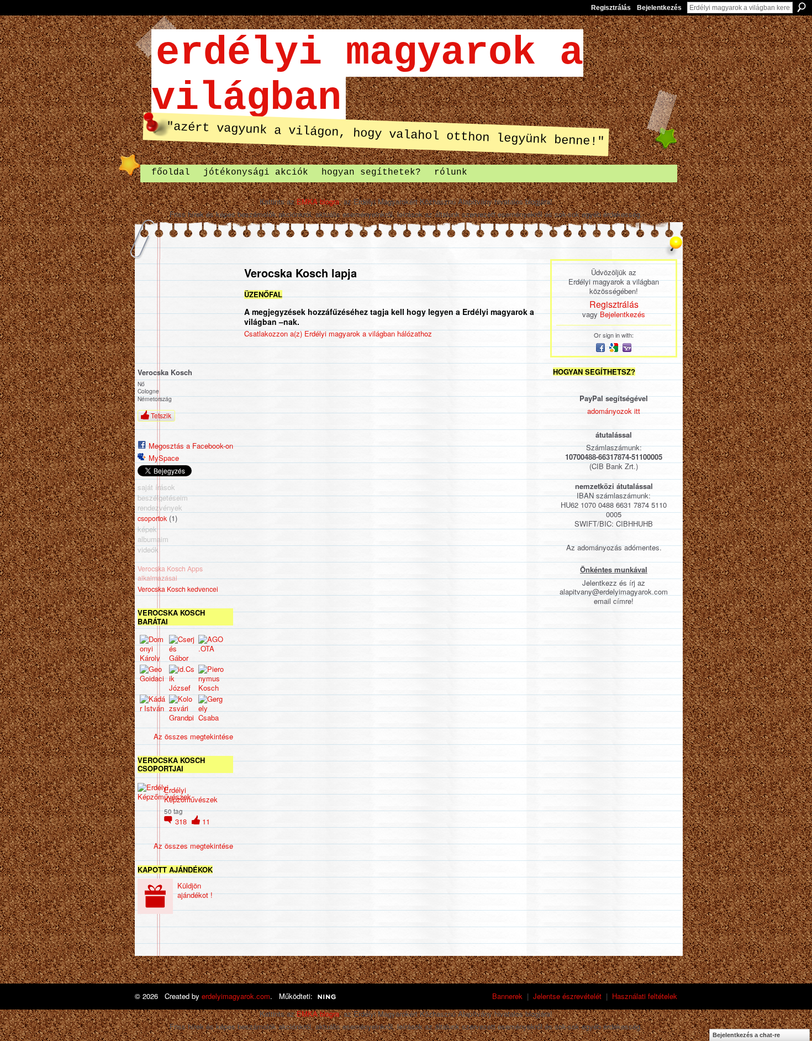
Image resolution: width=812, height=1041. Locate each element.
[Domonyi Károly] (153, 648)
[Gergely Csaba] (211, 708)
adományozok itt (613, 411)
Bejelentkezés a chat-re (746, 1035)
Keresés (801, 7)
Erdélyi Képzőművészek (191, 795)
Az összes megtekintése (193, 736)
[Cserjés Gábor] (182, 648)
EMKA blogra (318, 201)
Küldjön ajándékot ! (195, 890)
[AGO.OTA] (211, 648)
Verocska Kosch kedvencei (178, 589)
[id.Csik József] (182, 678)
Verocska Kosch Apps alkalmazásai (170, 573)
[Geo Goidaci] (153, 678)
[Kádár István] (153, 708)
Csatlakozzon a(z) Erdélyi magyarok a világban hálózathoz (338, 333)
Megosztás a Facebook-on (191, 445)
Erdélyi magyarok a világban (367, 75)
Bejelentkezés (659, 8)
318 (182, 821)
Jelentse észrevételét (567, 996)
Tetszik (161, 415)
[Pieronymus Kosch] (211, 678)
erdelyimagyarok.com (236, 996)
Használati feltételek (644, 996)
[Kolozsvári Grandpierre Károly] (182, 708)
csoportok (152, 518)
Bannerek (507, 996)
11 (206, 821)
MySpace (164, 458)
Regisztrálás (611, 8)
